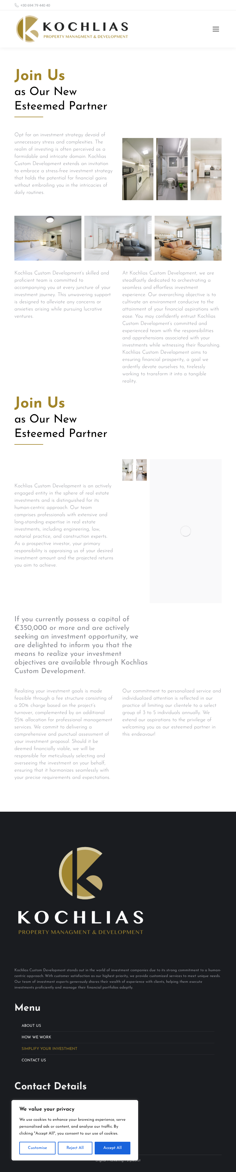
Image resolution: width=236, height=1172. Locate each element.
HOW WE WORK (36, 1037)
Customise (37, 1148)
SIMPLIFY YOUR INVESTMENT (49, 1049)
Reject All (75, 1148)
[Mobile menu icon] (216, 29)
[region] (75, 1130)
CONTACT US (34, 1060)
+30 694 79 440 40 (35, 5)
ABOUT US (31, 1026)
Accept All (112, 1148)
